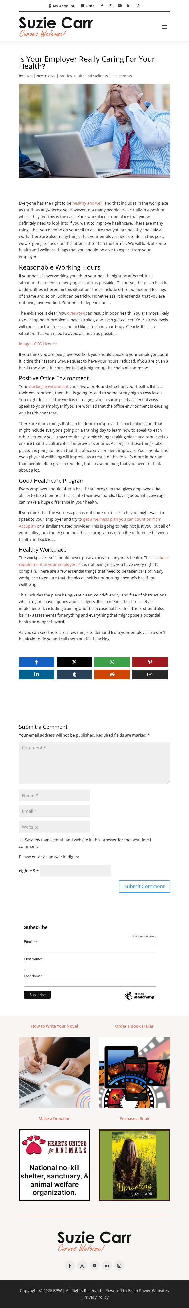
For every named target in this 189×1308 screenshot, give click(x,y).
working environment (49, 386)
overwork (76, 313)
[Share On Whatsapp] (112, 662)
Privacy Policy (96, 1297)
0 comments (122, 75)
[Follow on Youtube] (119, 5)
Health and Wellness (91, 75)
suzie (28, 75)
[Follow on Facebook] (102, 5)
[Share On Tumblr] (74, 674)
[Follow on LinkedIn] (128, 5)
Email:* (31, 941)
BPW (57, 1290)
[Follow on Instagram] (137, 5)
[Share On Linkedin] (36, 674)
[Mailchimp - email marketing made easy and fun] (139, 999)
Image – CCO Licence (38, 344)
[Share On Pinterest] (150, 662)
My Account (63, 5)
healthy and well (87, 203)
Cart (90, 5)
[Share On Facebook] (36, 662)
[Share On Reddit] (112, 674)
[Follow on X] (111, 5)
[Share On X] (74, 662)
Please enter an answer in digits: (49, 857)
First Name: (33, 959)
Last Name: (33, 976)
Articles (66, 75)
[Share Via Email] (150, 674)
